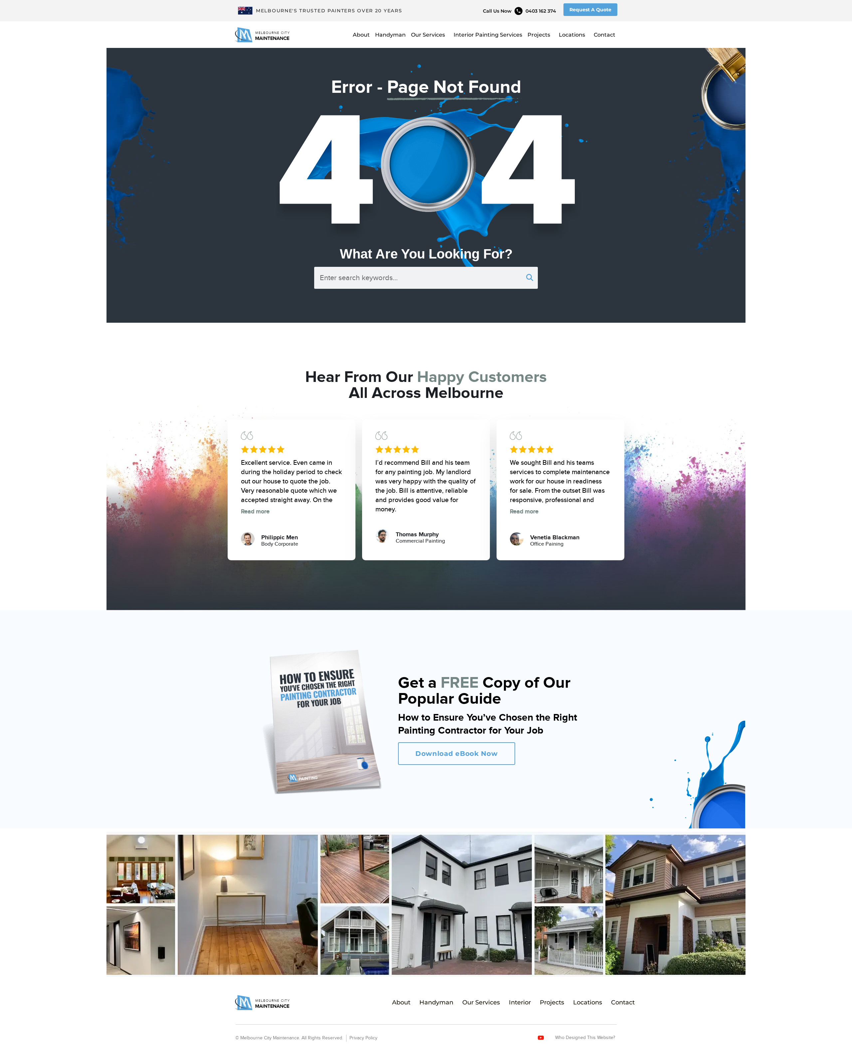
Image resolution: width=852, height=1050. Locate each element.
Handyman (390, 35)
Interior (520, 1002)
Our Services (428, 35)
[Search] (529, 278)
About (361, 35)
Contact (604, 35)
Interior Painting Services (488, 35)
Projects (539, 35)
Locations (572, 35)
